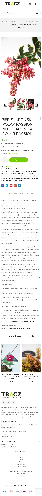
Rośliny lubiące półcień (30, 178)
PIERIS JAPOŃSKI (13, 174)
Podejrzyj (5, 371)
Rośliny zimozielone (19, 181)
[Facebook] (2, 185)
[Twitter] (7, 185)
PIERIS (7, 171)
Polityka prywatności (21, 467)
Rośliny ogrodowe (17, 22)
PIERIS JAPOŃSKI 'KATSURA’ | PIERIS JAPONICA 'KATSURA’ (35, 118)
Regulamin (21, 469)
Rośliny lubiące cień (17, 178)
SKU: (2, 167)
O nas (21, 462)
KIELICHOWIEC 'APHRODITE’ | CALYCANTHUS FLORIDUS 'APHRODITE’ (11, 376)
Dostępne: (4, 154)
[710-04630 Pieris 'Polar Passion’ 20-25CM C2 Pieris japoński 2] (30, 104)
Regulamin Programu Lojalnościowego (21, 471)
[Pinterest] (11, 185)
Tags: (3, 171)
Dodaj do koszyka (18, 160)
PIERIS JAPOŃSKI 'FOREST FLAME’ (23, 322)
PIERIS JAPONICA (15, 171)
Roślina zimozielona (25, 176)
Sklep (21, 457)
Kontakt (21, 476)
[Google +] (15, 185)
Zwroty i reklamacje (21, 474)
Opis (10, 193)
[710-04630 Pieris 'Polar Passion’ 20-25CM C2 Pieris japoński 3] (21, 104)
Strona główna (6, 22)
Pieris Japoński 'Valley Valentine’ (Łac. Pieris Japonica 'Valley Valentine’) (39, 118)
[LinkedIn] (19, 185)
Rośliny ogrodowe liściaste (32, 22)
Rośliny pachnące (6, 181)
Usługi (21, 460)
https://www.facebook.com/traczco (19, 328)
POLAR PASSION (13, 176)
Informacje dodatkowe (23, 193)
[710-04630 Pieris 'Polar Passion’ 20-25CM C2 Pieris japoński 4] (21, 66)
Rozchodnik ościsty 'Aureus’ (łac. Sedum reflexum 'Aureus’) (31, 376)
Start (21, 455)
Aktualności (21, 464)
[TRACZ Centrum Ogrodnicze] (12, 4)
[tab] (10, 193)
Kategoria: (4, 169)
